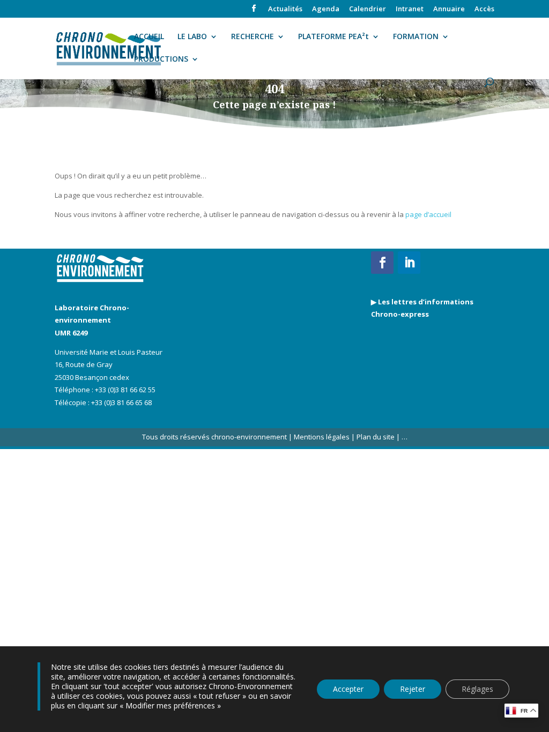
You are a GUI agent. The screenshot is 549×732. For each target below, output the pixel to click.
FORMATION (416, 37)
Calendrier (367, 9)
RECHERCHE (252, 37)
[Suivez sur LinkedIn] (409, 262)
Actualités (285, 9)
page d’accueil (428, 214)
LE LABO (192, 37)
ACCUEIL (149, 37)
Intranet (410, 9)
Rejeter (412, 689)
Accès (484, 9)
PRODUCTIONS (161, 59)
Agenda (325, 9)
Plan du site (375, 437)
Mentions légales (322, 437)
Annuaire (449, 9)
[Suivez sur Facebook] (382, 262)
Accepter (348, 689)
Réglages (477, 689)
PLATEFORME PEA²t (333, 37)
